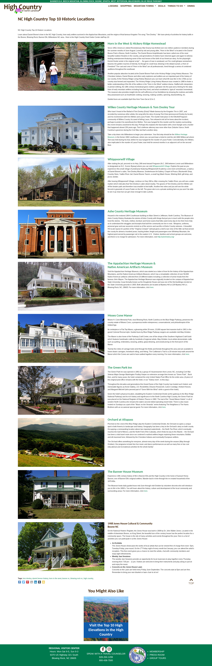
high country (88, 578)
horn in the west (55, 578)
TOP (191, 583)
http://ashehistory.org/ (166, 237)
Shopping (126, 6)
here (151, 287)
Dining (191, 6)
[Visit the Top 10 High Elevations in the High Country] (106, 618)
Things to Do (176, 6)
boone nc (66, 578)
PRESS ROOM (157, 655)
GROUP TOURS (158, 658)
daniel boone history (40, 578)
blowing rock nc (76, 578)
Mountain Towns (144, 6)
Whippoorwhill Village (161, 166)
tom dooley (27, 578)
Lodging (113, 6)
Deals (161, 6)
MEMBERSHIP (157, 651)
